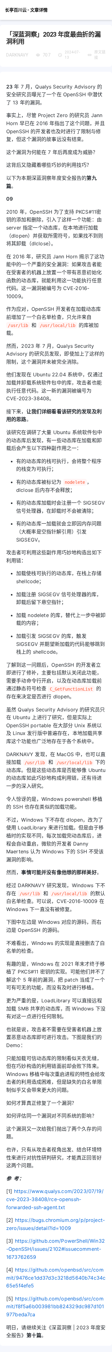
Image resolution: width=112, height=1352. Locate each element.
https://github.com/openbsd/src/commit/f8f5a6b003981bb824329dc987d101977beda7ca (55, 1306)
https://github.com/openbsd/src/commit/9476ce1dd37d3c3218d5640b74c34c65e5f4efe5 (55, 1278)
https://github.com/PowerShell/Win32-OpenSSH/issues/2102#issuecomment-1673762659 (55, 1249)
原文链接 (99, 55)
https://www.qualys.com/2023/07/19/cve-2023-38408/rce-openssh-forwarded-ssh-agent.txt (55, 1199)
